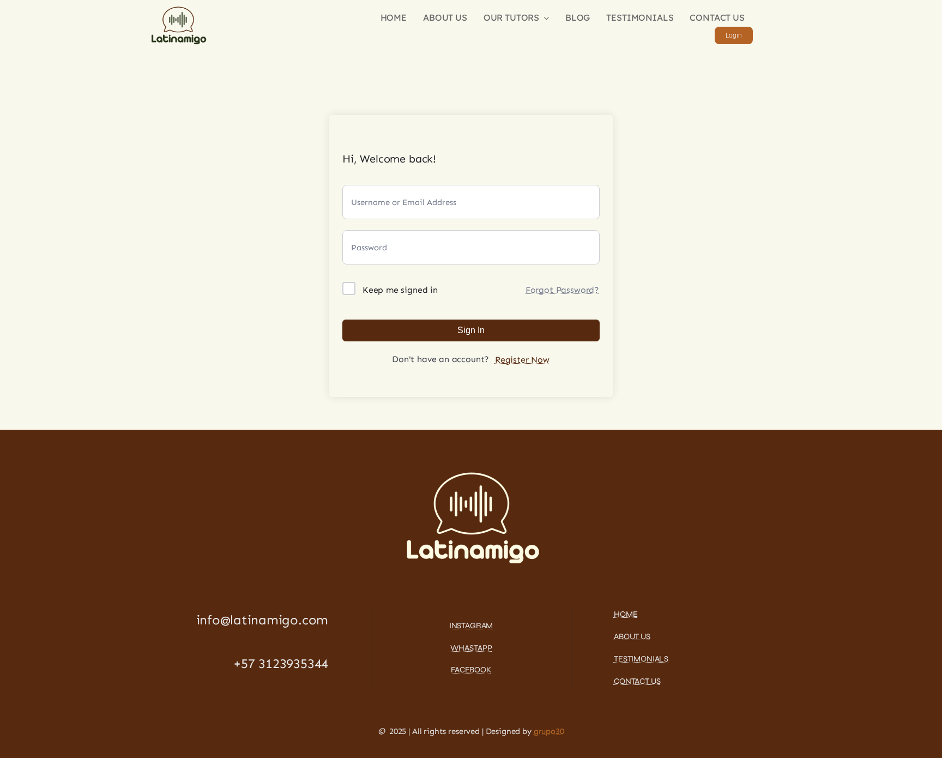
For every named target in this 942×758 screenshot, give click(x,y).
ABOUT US (632, 636)
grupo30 (549, 731)
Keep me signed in (400, 290)
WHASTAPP (471, 648)
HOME (625, 614)
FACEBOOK (471, 670)
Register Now (522, 359)
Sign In (471, 330)
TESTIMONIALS (641, 659)
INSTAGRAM (471, 625)
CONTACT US (637, 681)
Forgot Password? (562, 290)
